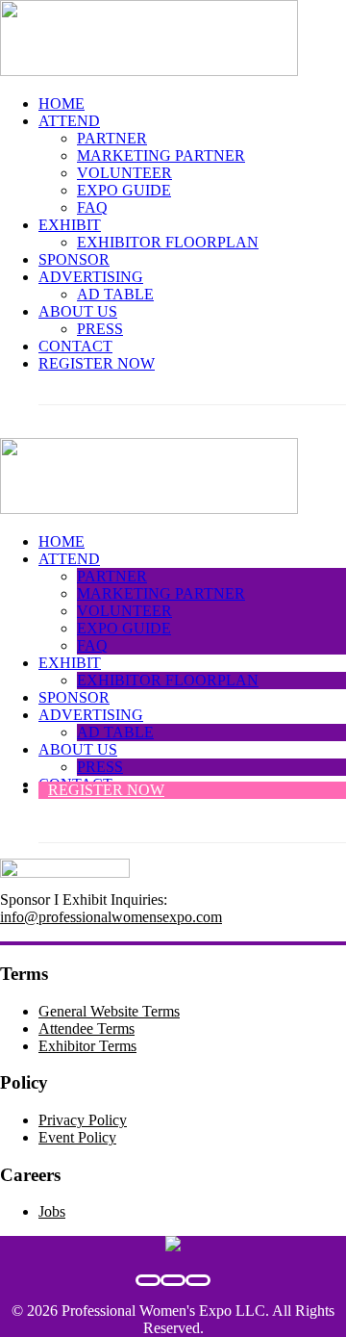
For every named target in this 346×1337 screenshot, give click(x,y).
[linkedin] (173, 1280)
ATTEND (69, 121)
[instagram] (197, 1280)
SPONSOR (74, 259)
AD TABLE (115, 294)
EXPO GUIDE (124, 190)
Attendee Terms (86, 1028)
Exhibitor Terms (87, 1046)
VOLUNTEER (124, 173)
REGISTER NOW (96, 363)
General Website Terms (109, 1011)
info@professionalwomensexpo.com (111, 917)
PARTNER (112, 138)
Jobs (51, 1211)
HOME (61, 103)
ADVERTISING (90, 277)
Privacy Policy (82, 1120)
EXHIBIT (69, 225)
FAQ (92, 207)
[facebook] (148, 1280)
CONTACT (75, 346)
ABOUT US (77, 311)
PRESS (100, 329)
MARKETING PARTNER (161, 155)
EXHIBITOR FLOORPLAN (168, 242)
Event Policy (77, 1137)
